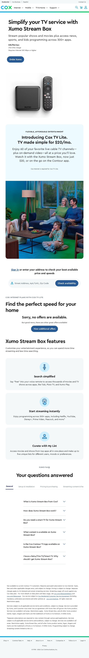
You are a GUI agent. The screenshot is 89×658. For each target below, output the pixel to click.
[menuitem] (18, 8)
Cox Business (16, 2)
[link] (15, 59)
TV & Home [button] (40, 8)
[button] (76, 7)
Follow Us (72, 640)
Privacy (44, 645)
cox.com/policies (52, 599)
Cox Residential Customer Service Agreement (53, 596)
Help (28, 640)
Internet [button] (17, 8)
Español (25, 2)
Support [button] (53, 8)
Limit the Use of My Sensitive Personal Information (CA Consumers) (45, 650)
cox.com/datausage (14, 596)
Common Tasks (17, 640)
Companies (59, 640)
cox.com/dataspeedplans (63, 593)
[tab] (9, 487)
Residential (5, 2)
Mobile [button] (28, 8)
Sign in (15, 269)
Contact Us (82, 2)
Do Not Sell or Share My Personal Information (44, 653)
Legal (82, 640)
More (48, 640)
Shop (5, 640)
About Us (39, 640)
